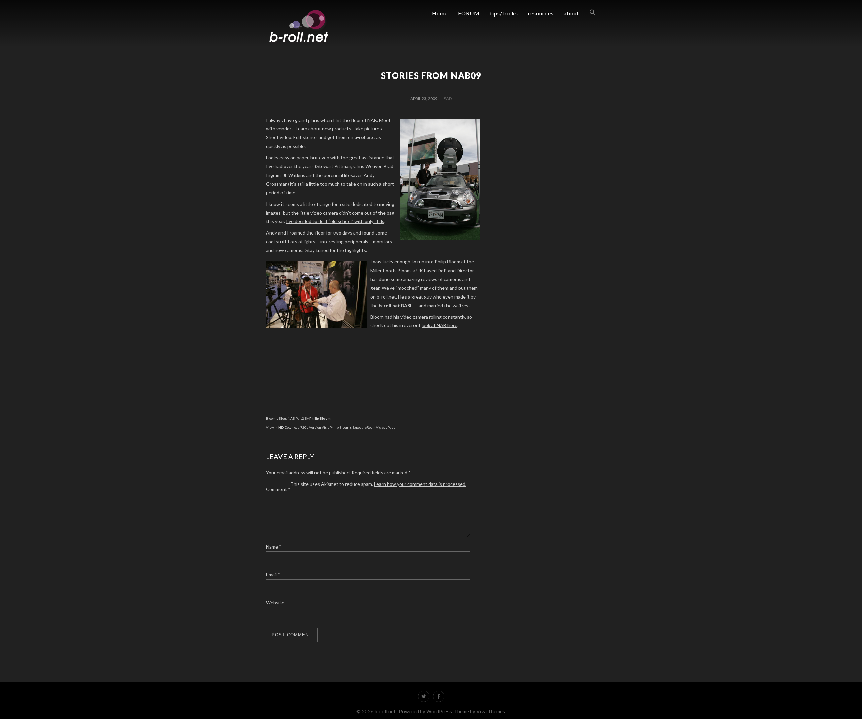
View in (275, 427)
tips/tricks (504, 13)
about (571, 13)
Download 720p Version (303, 427)
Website (275, 602)
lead (447, 98)
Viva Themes (490, 711)
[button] (587, 13)
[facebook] (438, 696)
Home (440, 13)
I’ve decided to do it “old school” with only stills (335, 221)
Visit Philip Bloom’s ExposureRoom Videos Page (358, 427)
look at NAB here (439, 325)
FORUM (469, 13)
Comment (278, 489)
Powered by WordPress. (426, 711)
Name (273, 547)
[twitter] (423, 696)
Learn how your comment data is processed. (420, 484)
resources (541, 13)
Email (273, 574)
